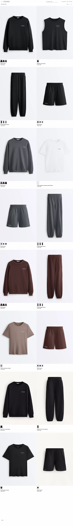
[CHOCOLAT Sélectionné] (1, 304)
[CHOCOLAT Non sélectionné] (4, 61)
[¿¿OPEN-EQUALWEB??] (3, 520)
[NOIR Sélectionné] (1, 61)
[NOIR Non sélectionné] (6, 182)
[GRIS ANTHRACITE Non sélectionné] (6, 61)
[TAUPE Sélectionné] (1, 365)
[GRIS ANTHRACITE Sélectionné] (1, 182)
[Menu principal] (2, 1)
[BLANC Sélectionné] (38, 182)
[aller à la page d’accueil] (7, 1)
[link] (64, 1)
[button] (70, 1)
